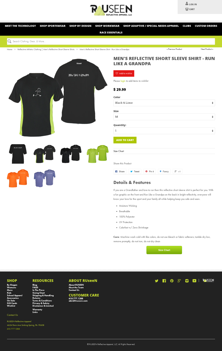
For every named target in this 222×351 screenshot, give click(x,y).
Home (9, 49)
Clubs (187, 26)
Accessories (13, 298)
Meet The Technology (20, 26)
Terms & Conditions (42, 300)
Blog (35, 285)
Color (116, 97)
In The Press (38, 290)
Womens (11, 287)
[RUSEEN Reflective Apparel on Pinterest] (172, 281)
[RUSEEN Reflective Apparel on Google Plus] (179, 281)
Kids (9, 292)
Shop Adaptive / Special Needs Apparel (151, 26)
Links (35, 312)
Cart (192, 9)
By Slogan (12, 285)
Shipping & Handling (43, 295)
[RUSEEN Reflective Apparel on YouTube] (194, 281)
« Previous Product (174, 49)
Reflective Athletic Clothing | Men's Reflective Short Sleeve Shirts (46, 49)
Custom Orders (206, 26)
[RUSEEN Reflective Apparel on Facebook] (164, 281)
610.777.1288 (76, 298)
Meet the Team (76, 287)
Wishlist (11, 305)
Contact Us (74, 290)
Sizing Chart (39, 292)
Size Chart (118, 151)
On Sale (11, 300)
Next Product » (207, 49)
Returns (36, 298)
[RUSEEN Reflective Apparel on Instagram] (187, 281)
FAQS (35, 287)
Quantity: (119, 125)
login (123, 81)
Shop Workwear (107, 26)
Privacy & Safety (41, 303)
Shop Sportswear (52, 26)
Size (116, 111)
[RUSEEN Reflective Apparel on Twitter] (156, 281)
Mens (10, 290)
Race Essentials (111, 32)
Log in (193, 4)
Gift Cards (12, 303)
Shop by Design (80, 26)
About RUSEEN (76, 285)
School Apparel (14, 295)
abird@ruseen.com (78, 300)
